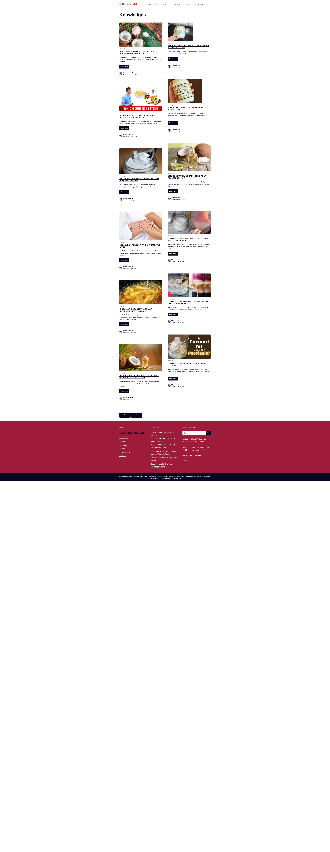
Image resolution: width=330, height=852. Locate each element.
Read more (124, 66)
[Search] (208, 433)
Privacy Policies (125, 452)
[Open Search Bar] (208, 4)
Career (122, 449)
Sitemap (122, 456)
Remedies (188, 4)
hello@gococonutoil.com (191, 455)
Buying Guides (199, 4)
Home (150, 4)
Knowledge (123, 438)
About (157, 4)
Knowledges (167, 4)
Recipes (177, 4)
